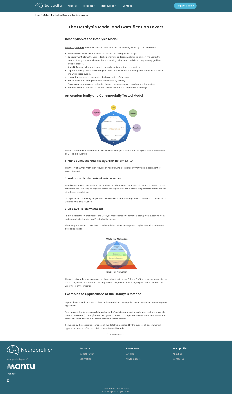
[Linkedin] (8, 380)
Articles (130, 354)
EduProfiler (85, 358)
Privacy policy (123, 388)
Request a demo (185, 5)
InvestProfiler (87, 354)
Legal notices (109, 388)
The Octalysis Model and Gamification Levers (69, 15)
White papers (133, 358)
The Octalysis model (74, 47)
